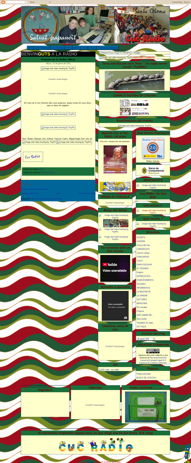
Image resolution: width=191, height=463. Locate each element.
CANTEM (141, 241)
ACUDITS (141, 237)
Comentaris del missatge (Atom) (48, 199)
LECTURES (142, 299)
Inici (58, 193)
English (140, 272)
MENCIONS (142, 303)
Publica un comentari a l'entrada (34, 189)
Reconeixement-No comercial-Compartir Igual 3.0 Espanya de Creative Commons (153, 360)
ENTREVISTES (143, 276)
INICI (30, 48)
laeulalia (90, 462)
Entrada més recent (29, 193)
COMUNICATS (143, 249)
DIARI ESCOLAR (48, 172)
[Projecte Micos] (58, 127)
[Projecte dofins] (58, 114)
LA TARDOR (142, 295)
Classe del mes (80, 48)
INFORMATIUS (143, 288)
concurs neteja (143, 253)
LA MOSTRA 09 (143, 292)
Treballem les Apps (145, 323)
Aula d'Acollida (57, 48)
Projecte (140, 311)
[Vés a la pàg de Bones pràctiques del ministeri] (153, 158)
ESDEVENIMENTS (145, 280)
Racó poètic (142, 319)
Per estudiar (142, 307)
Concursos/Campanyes (108, 48)
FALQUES (141, 284)
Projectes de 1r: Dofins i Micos (58, 59)
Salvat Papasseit (41, 48)
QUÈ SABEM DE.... (145, 315)
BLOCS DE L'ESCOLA (146, 378)
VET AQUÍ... (142, 327)
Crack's (92, 48)
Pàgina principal (143, 374)
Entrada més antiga (87, 193)
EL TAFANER (142, 268)
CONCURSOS (143, 257)
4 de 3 (68, 48)
